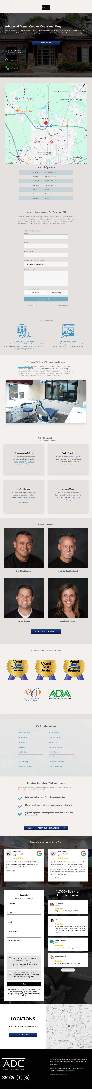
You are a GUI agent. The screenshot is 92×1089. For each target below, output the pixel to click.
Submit (23, 984)
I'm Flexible (35, 293)
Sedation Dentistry (54, 742)
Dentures (20, 757)
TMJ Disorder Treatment (56, 762)
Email (25, 242)
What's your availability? (31, 289)
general (16, 461)
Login (66, 1074)
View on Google (10, 871)
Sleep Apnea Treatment (56, 747)
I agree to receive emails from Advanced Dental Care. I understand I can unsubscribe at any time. (26, 975)
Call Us (57, 2)
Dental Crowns (22, 747)
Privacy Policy (22, 966)
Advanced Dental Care (25, 366)
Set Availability (56, 293)
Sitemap (52, 1074)
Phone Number (28, 251)
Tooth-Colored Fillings (55, 767)
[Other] (26, 1077)
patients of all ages (72, 457)
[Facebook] (19, 1077)
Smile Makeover (53, 752)
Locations (34, 2)
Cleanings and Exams (24, 732)
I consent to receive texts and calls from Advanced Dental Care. (26, 962)
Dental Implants (22, 752)
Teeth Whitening (54, 757)
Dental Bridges (22, 742)
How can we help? (29, 270)
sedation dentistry (28, 497)
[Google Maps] (5, 1077)
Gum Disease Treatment (25, 767)
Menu (10, 2)
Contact (80, 2)
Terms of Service (34, 994)
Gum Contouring (23, 762)
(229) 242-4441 (30, 990)
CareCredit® (33, 346)
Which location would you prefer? (34, 260)
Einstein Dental (69, 1071)
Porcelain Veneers (54, 732)
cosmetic (21, 461)
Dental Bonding (22, 737)
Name (26, 233)
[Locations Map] (69, 1026)
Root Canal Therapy (55, 737)
